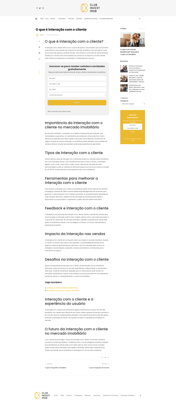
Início (42, 18)
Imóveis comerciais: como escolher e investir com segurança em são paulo (137, 69)
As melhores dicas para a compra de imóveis (63, 290)
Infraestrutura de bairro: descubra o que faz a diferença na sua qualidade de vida (136, 88)
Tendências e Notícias (91, 18)
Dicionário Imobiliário (106, 18)
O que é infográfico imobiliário (55, 368)
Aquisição (79, 18)
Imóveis (52, 18)
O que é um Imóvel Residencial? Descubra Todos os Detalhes (129, 52)
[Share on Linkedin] (39, 59)
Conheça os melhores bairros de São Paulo (62, 288)
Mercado (71, 18)
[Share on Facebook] (39, 41)
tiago (42, 35)
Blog (47, 18)
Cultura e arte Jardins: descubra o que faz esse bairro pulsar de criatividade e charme (136, 79)
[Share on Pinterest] (39, 53)
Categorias (61, 18)
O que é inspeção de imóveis (99, 368)
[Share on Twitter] (39, 47)
